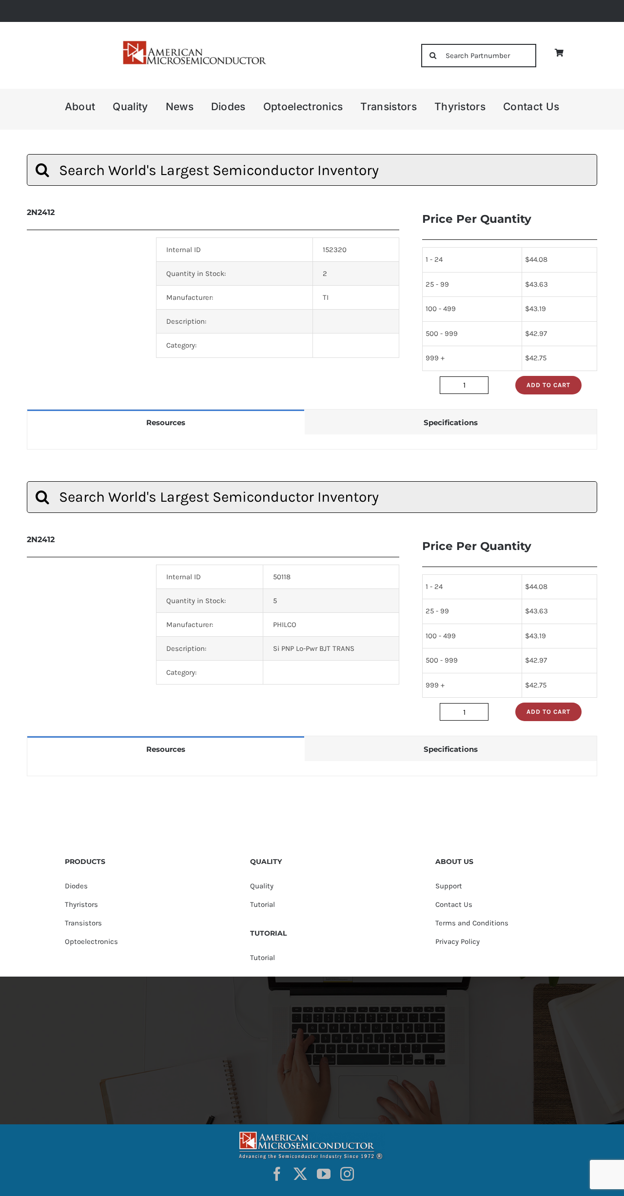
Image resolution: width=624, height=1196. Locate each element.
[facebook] (277, 1174)
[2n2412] (84, 280)
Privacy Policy (457, 941)
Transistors (83, 923)
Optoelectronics (91, 941)
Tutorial (262, 904)
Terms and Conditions (471, 923)
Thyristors (81, 904)
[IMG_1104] (193, 43)
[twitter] (300, 1174)
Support (448, 886)
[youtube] (324, 1174)
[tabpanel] (312, 442)
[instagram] (347, 1174)
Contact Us (453, 904)
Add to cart (548, 385)
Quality (261, 886)
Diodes (76, 886)
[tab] (165, 422)
